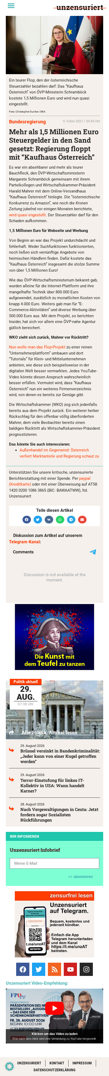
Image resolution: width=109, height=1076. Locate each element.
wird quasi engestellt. (28, 215)
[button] (11, 5)
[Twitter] (38, 969)
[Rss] (54, 969)
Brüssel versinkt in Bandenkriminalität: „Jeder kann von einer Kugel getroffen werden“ (60, 756)
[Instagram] (86, 969)
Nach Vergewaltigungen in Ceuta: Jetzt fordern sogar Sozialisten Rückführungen (59, 814)
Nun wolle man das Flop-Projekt (37, 347)
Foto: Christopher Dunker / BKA (27, 111)
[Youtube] (70, 969)
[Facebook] (22, 969)
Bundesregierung (27, 121)
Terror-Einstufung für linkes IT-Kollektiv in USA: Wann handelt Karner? (52, 785)
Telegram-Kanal (24, 541)
